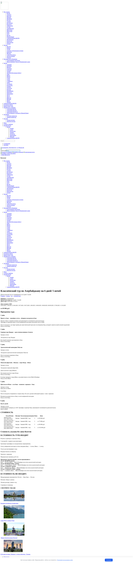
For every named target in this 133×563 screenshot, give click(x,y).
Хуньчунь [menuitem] (9, 88)
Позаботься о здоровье (9, 256)
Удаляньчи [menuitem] (9, 84)
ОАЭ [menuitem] (8, 34)
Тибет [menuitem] (8, 82)
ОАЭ (8, 183)
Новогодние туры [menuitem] (8, 106)
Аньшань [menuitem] (9, 64)
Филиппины (10, 188)
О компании (7, 143)
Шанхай (9, 246)
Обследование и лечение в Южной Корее (18, 262)
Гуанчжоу (9, 217)
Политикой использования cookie (65, 560)
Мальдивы (9, 179)
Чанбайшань (10, 240)
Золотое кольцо (11, 205)
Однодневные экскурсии (13, 209)
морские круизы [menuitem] (11, 121)
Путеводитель (7, 274)
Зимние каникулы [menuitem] (11, 117)
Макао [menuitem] (8, 75)
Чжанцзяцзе (10, 242)
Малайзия (9, 167)
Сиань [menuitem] (8, 80)
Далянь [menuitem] (9, 71)
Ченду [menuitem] (8, 96)
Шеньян (9, 248)
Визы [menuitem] (5, 123)
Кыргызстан (10, 191)
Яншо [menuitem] (8, 100)
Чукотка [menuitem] (9, 57)
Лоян (8, 223)
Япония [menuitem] (9, 17)
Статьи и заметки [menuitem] (8, 124)
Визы (5, 271)
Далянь (9, 220)
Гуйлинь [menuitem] (9, 70)
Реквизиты (6, 557)
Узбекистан (10, 174)
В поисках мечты (8, 253)
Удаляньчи (9, 233)
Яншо (8, 249)
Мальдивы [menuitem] (9, 30)
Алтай (8, 198)
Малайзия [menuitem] (9, 18)
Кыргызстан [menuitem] (10, 42)
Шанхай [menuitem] (9, 98)
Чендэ (8, 244)
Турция (9, 170)
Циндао (9, 238)
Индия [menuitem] (8, 35)
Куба (8, 181)
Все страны (7, 160)
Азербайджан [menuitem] (10, 28)
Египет (9, 192)
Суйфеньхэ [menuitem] (10, 81)
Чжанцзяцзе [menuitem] (10, 93)
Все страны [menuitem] (7, 12)
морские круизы (11, 270)
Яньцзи (9, 251)
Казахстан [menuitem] (9, 41)
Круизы (6, 267)
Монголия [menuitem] (9, 31)
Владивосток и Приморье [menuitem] (10, 59)
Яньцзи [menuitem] (9, 102)
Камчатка (9, 201)
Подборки (6, 263)
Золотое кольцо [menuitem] (11, 56)
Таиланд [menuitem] (9, 14)
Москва (9, 202)
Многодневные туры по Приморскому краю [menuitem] (18, 61)
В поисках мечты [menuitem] (8, 104)
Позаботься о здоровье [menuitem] (9, 107)
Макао (8, 224)
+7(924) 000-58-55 (5, 155)
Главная (3, 296)
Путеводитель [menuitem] (7, 125)
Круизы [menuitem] (6, 118)
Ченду (8, 245)
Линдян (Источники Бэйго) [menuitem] (14, 73)
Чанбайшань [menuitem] (10, 91)
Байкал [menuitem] (8, 48)
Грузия (8, 176)
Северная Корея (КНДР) (13, 187)
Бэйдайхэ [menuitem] (9, 66)
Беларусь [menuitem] (9, 24)
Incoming (6, 145)
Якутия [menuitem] (9, 46)
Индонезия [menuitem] (10, 23)
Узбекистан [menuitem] (10, 25)
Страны (8, 296)
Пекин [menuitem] (8, 77)
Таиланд (9, 163)
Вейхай (9, 216)
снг (12, 296)
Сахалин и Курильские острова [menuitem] (15, 50)
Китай (8, 162)
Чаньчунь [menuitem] (9, 92)
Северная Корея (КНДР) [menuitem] (13, 38)
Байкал (8, 197)
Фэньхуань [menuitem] (9, 85)
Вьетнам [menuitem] (9, 16)
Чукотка (9, 206)
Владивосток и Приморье (10, 208)
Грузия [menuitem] (8, 27)
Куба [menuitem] (8, 32)
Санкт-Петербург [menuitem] (11, 55)
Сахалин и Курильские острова (15, 199)
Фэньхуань (9, 234)
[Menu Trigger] (1, 1)
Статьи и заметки (8, 273)
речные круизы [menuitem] (11, 120)
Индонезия (10, 172)
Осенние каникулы (12, 265)
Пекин (8, 226)
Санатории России (12, 259)
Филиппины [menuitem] (10, 39)
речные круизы (11, 269)
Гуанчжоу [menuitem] (9, 68)
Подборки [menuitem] (6, 114)
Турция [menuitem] (9, 21)
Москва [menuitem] (9, 53)
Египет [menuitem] (9, 43)
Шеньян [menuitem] (9, 99)
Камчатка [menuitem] (9, 52)
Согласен (108, 560)
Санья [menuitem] (8, 78)
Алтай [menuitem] (8, 49)
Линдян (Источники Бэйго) (14, 222)
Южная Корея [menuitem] (10, 37)
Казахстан (9, 190)
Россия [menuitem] (8, 20)
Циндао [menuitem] (9, 89)
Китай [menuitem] (8, 13)
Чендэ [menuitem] (8, 95)
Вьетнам (9, 165)
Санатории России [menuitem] (12, 110)
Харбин (9, 235)
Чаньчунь (9, 241)
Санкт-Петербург (11, 203)
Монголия (9, 180)
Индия (8, 184)
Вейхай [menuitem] (9, 67)
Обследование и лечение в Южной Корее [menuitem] (18, 113)
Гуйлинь (9, 219)
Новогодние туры (8, 255)
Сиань (8, 228)
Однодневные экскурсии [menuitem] (13, 60)
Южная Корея (10, 185)
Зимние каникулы (11, 266)
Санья (8, 227)
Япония (9, 166)
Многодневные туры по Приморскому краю (18, 210)
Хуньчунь (9, 237)
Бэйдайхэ (9, 215)
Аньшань (9, 213)
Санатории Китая (11, 258)
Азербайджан (10, 177)
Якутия (9, 195)
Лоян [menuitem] (8, 74)
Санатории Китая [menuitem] (11, 109)
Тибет (8, 231)
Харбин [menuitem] (9, 86)
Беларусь (9, 173)
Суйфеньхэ (10, 230)
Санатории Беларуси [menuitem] (12, 111)
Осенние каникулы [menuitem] (12, 116)
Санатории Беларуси (12, 260)
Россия (8, 169)
